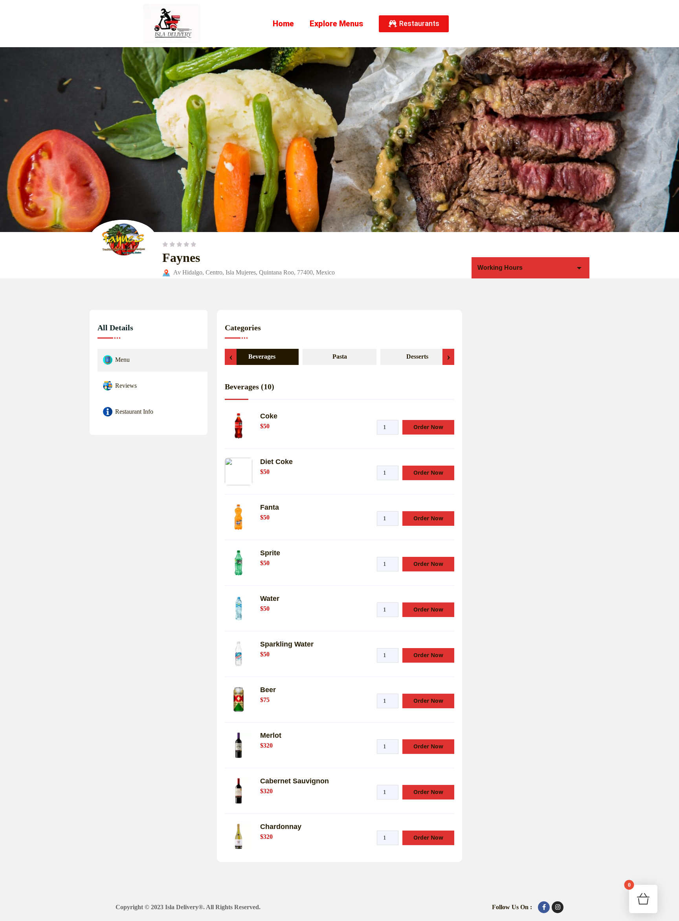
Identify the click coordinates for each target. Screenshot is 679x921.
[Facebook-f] (544, 907)
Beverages (261, 356)
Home (283, 23)
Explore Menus (336, 23)
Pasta (339, 356)
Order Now (428, 427)
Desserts (417, 356)
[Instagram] (557, 907)
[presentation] (231, 357)
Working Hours (500, 267)
